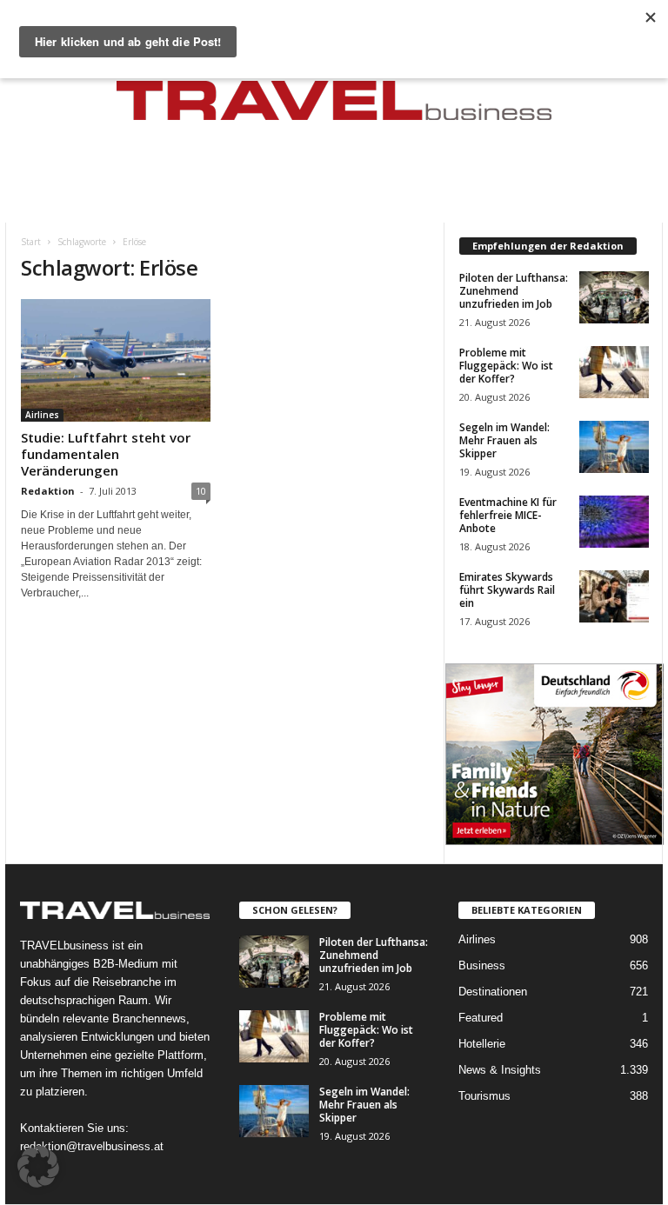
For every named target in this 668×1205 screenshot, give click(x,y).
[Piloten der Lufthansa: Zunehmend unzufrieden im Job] (614, 297)
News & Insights (499, 1069)
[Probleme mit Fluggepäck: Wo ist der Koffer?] (614, 372)
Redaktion (48, 490)
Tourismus (484, 1095)
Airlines (42, 415)
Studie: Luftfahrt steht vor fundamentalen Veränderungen (105, 454)
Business (481, 965)
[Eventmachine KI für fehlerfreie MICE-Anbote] (614, 522)
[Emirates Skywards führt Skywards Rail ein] (614, 596)
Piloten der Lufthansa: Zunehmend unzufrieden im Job (513, 290)
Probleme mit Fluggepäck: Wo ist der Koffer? (506, 365)
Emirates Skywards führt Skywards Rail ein (507, 589)
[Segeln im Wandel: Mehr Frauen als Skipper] (614, 447)
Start (31, 242)
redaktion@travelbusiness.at (92, 1146)
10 (201, 490)
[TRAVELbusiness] (334, 106)
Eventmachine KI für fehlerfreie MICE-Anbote (508, 515)
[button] (38, 1166)
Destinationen (492, 991)
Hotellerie (481, 1043)
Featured (480, 1017)
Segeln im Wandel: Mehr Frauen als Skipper (504, 440)
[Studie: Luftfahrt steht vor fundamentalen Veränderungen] (115, 360)
